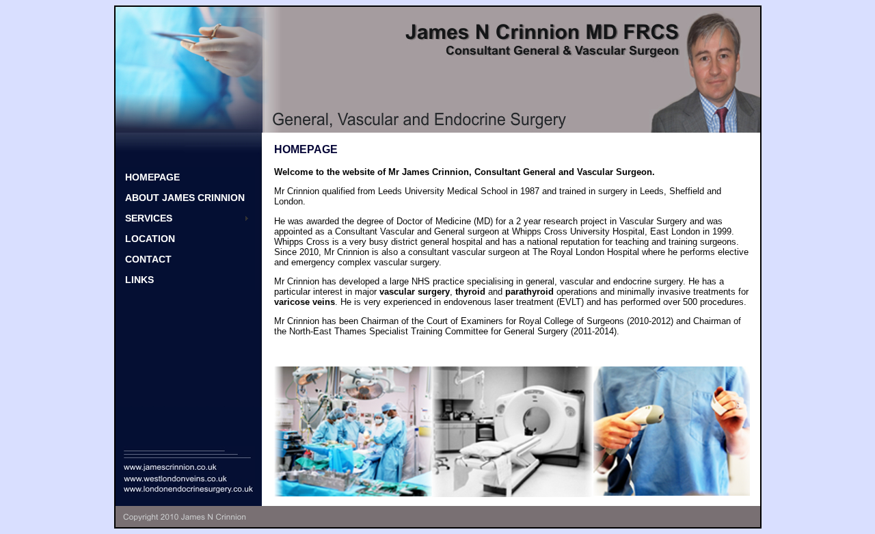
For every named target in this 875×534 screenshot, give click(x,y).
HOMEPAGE (152, 177)
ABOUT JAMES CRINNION (185, 197)
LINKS (139, 279)
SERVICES (148, 218)
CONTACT (148, 259)
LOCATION (150, 238)
